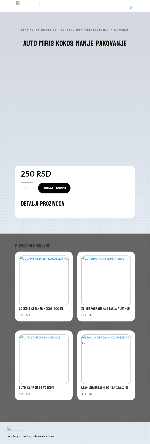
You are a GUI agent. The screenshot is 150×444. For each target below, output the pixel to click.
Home (25, 30)
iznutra (66, 30)
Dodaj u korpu (54, 188)
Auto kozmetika (44, 30)
